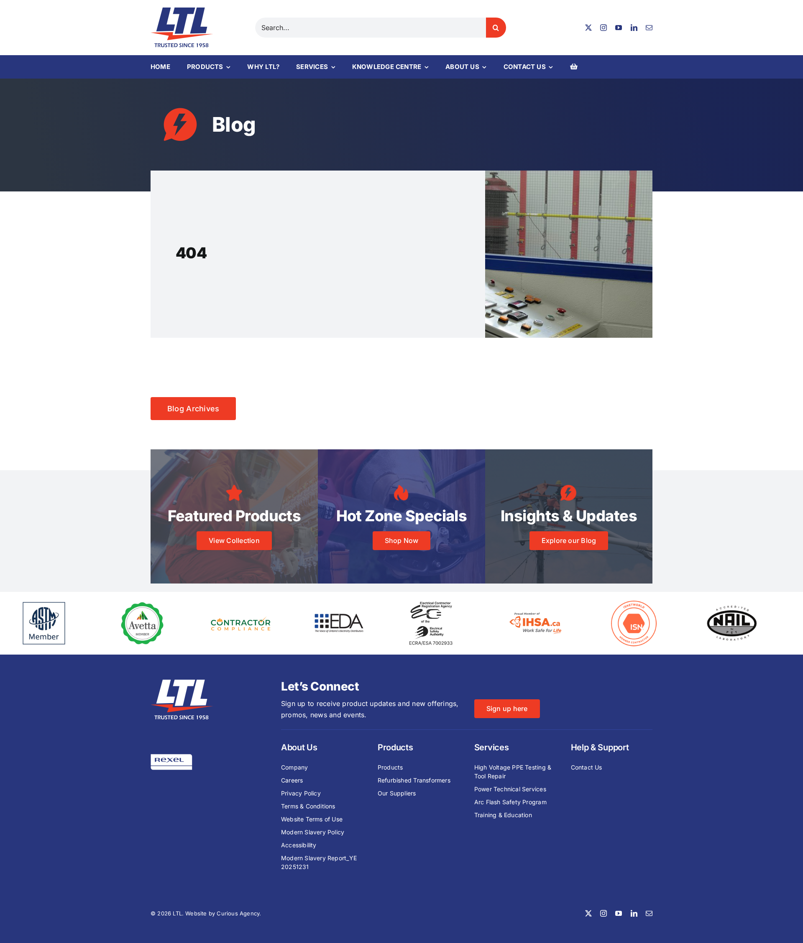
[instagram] (603, 27)
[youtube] (618, 27)
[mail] (649, 27)
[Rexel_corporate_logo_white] (171, 757)
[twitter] (588, 27)
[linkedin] (634, 27)
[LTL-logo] (182, 11)
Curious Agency (238, 913)
